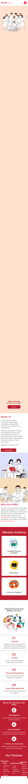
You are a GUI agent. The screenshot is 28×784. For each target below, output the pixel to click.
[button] (25, 3)
